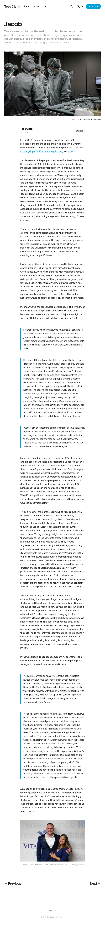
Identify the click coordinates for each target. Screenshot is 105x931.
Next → (95, 883)
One (70, 151)
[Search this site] (72, 6)
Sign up (52, 910)
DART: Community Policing (49, 151)
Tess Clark (11, 6)
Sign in (80, 6)
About (36, 6)
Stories (79, 130)
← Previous (12, 883)
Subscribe (93, 6)
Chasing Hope (27, 151)
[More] (45, 6)
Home (26, 6)
